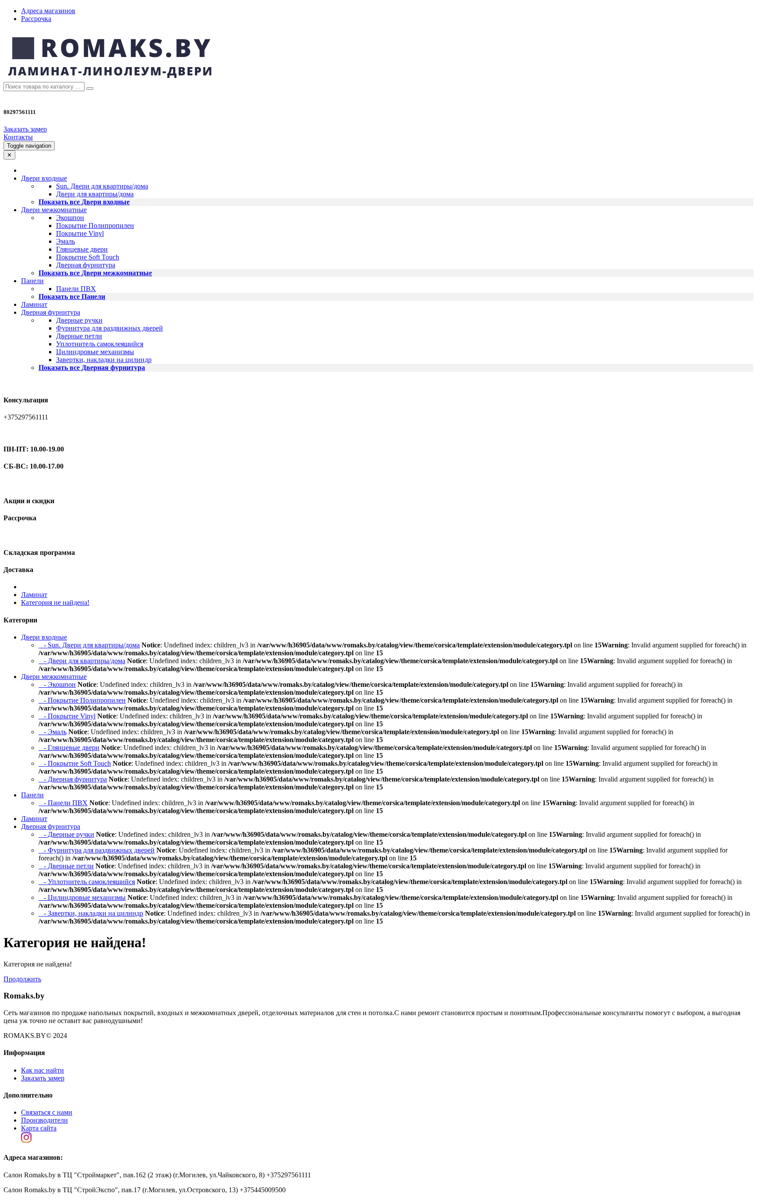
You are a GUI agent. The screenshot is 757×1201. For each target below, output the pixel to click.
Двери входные (44, 637)
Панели (32, 795)
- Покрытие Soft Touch (75, 763)
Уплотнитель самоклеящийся (99, 344)
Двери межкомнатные (54, 676)
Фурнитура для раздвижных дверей (109, 328)
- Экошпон (57, 684)
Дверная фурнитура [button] (50, 312)
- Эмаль (53, 732)
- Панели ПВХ (63, 803)
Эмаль (65, 241)
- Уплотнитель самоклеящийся (87, 881)
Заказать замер (25, 129)
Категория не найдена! (55, 602)
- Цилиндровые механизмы (82, 897)
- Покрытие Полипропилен (82, 700)
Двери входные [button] (44, 178)
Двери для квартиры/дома (95, 194)
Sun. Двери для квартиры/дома (102, 186)
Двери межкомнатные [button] (54, 209)
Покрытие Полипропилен (95, 225)
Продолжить (22, 979)
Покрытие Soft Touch (87, 257)
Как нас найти (42, 1070)
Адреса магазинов (48, 10)
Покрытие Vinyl (80, 233)
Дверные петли (79, 336)
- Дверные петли (66, 866)
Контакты (18, 137)
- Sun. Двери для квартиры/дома (89, 645)
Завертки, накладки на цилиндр (104, 359)
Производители (44, 1120)
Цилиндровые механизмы (95, 351)
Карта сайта (39, 1128)
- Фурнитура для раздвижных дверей (97, 850)
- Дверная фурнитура (73, 779)
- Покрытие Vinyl (67, 716)
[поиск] (89, 88)
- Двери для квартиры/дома (82, 660)
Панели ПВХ (76, 288)
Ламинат (34, 304)
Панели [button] (32, 280)
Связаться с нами (46, 1112)
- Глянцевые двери (69, 747)
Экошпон (70, 217)
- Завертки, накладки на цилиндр (91, 913)
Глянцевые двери (82, 249)
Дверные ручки (79, 320)
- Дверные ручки (66, 834)
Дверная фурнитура (85, 265)
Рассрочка (36, 18)
